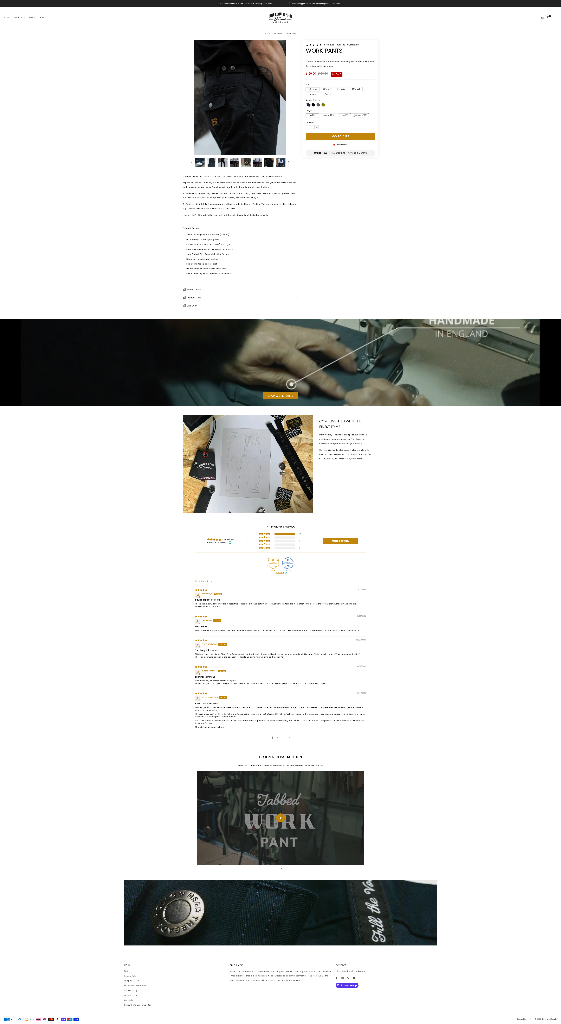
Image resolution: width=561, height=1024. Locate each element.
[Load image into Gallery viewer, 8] (246, 162)
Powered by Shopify (524, 1019)
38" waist (327, 94)
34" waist (356, 89)
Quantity (310, 123)
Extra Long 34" (360, 115)
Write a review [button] (340, 540)
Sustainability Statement (135, 985)
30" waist (327, 89)
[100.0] (288, 563)
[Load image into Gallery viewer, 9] (257, 162)
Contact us (129, 1000)
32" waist (341, 89)
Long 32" (344, 115)
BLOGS (32, 17)
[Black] (313, 104)
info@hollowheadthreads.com (350, 971)
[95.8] (273, 563)
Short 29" (312, 115)
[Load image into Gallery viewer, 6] (223, 162)
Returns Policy (130, 976)
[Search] (555, 17)
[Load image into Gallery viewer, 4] (200, 162)
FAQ (126, 971)
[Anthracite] (318, 104)
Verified (280, 572)
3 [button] (281, 737)
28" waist (313, 89)
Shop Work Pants (280, 396)
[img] (201, 590)
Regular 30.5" (328, 115)
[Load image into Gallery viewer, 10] (269, 162)
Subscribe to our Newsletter (137, 1005)
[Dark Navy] (308, 104)
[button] (265, 534)
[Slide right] (288, 162)
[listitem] (246, 3)
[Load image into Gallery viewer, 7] (234, 162)
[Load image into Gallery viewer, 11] (281, 162)
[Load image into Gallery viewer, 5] (211, 162)
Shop (42, 17)
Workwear (278, 33)
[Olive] (323, 104)
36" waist (313, 94)
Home (7, 17)
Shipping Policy (131, 980)
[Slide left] (191, 162)
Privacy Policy (130, 995)
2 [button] (277, 737)
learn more (267, 3)
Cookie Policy (130, 990)
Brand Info (19, 17)
